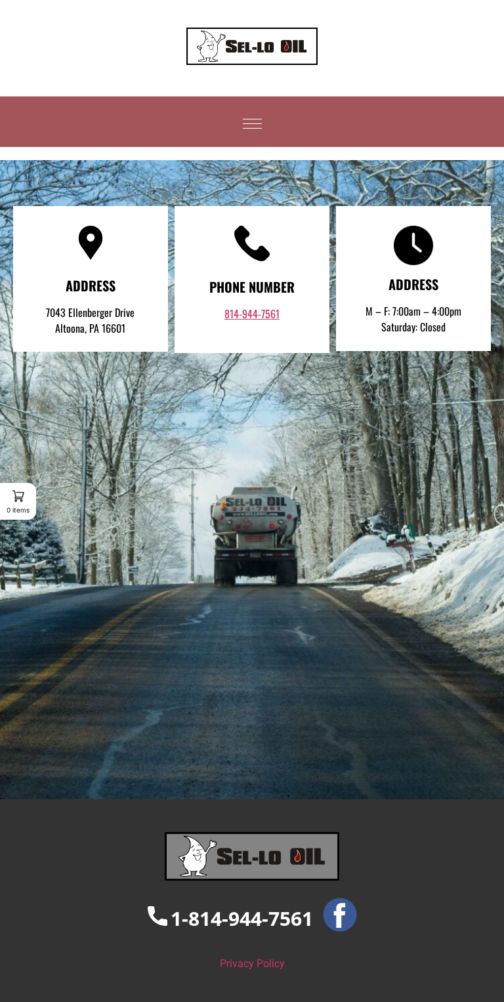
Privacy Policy (252, 963)
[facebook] (335, 918)
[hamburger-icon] (252, 122)
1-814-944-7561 (242, 918)
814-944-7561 (252, 314)
